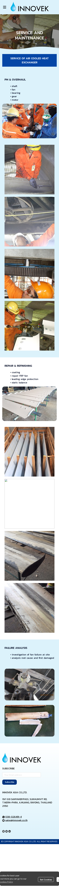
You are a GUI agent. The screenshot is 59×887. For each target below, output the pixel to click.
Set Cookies (46, 879)
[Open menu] (5, 7)
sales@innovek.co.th (16, 820)
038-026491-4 (13, 817)
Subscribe (9, 782)
